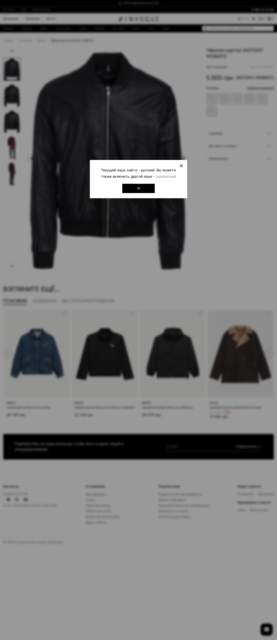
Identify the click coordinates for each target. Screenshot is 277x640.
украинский (166, 176)
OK (138, 188)
